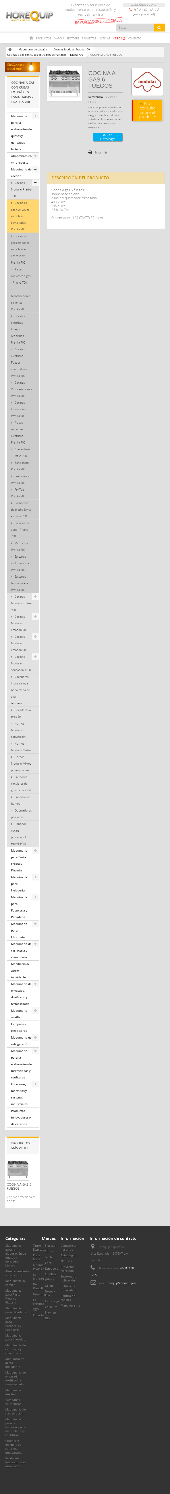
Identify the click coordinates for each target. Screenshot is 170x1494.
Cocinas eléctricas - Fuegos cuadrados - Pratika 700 (19, 362)
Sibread (50, 1246)
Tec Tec (49, 1257)
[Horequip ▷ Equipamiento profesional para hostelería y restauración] (29, 16)
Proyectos (89, 38)
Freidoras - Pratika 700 (20, 479)
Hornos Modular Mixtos (21, 746)
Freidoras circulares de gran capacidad (21, 783)
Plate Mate (36, 1257)
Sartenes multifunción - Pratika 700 (20, 563)
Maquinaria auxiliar (19, 1014)
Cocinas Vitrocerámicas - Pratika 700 (21, 389)
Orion (49, 1286)
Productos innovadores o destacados (21, 1117)
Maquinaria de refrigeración (21, 1040)
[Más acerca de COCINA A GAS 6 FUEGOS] (18, 1170)
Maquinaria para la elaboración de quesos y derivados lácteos (21, 132)
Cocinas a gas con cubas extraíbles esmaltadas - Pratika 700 (20, 216)
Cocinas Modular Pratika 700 (21, 189)
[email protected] (144, 14)
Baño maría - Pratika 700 (21, 466)
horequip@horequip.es (121, 1283)
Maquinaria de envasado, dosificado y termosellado (21, 994)
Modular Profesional (41, 1267)
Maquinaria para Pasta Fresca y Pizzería (19, 860)
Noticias (104, 38)
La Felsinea (38, 1302)
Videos (119, 38)
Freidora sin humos (20, 800)
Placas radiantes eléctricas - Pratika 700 (18, 432)
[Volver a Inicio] (10, 49)
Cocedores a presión (21, 713)
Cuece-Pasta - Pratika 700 (21, 452)
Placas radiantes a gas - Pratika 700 (21, 276)
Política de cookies (68, 1298)
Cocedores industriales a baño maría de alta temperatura (20, 690)
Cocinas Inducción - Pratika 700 (18, 409)
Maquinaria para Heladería (19, 883)
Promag (50, 1313)
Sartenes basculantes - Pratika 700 (19, 583)
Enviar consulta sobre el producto (147, 110)
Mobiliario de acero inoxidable (20, 970)
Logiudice (51, 1268)
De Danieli (38, 1286)
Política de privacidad (68, 1288)
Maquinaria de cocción (21, 172)
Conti (48, 1263)
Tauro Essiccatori (40, 1248)
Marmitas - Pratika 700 (19, 546)
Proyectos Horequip (67, 1269)
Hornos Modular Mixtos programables (21, 763)
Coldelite (51, 1307)
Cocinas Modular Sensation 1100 (21, 663)
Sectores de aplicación (68, 1278)
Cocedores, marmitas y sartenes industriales (19, 1094)
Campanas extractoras (19, 1027)
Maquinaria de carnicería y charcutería (21, 950)
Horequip (39, 1294)
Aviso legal (68, 1255)
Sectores (73, 38)
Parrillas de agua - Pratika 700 (20, 529)
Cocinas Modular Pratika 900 (21, 603)
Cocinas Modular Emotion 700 (19, 623)
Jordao (49, 1280)
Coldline (50, 1274)
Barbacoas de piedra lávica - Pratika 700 (21, 509)
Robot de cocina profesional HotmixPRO (19, 834)
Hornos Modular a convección (18, 730)
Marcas (59, 38)
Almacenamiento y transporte (23, 159)
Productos (43, 38)
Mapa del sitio (70, 1305)
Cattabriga (52, 1301)
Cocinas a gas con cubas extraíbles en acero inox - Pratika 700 (20, 249)
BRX (47, 1318)
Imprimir (101, 152)
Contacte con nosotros (69, 1248)
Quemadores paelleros (21, 813)
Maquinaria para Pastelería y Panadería (19, 907)
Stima (49, 1251)
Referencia (95, 97)
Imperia (38, 1315)
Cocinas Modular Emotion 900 (19, 643)
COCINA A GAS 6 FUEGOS (19, 1186)
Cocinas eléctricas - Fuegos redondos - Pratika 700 (18, 329)
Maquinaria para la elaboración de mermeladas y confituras (21, 1064)
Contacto (134, 38)
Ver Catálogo (107, 137)
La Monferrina (41, 1277)
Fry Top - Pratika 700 (18, 493)
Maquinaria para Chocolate (19, 930)
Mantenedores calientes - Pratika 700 (20, 302)
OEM (36, 1309)
